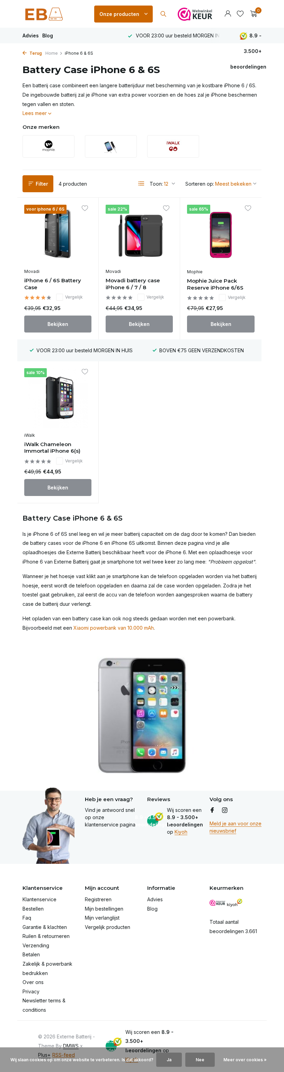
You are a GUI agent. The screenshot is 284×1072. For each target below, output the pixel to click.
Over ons (33, 982)
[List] (141, 183)
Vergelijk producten (107, 927)
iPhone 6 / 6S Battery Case (52, 284)
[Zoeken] (163, 13)
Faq (27, 918)
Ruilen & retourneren (46, 936)
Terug (35, 53)
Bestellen (33, 909)
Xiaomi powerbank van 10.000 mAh (113, 628)
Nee (200, 1059)
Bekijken (57, 324)
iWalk (29, 435)
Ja (169, 1059)
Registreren (98, 899)
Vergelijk (74, 297)
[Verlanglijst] (240, 14)
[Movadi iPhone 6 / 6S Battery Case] (57, 235)
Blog (47, 35)
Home (51, 53)
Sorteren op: (199, 184)
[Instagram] (225, 810)
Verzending (36, 945)
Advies (31, 35)
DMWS (71, 1046)
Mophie (195, 271)
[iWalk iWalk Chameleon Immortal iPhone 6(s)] (57, 398)
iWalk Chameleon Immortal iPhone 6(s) (52, 447)
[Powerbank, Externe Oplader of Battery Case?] (54, 14)
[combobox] (170, 14)
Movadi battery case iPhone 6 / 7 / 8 (133, 284)
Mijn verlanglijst (102, 918)
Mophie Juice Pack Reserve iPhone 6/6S (215, 284)
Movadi (31, 271)
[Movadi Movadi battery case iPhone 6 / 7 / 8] (139, 235)
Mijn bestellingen (104, 909)
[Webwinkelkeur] (195, 14)
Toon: (156, 184)
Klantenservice (39, 899)
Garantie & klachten (45, 927)
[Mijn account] (227, 14)
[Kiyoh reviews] (234, 903)
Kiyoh (181, 832)
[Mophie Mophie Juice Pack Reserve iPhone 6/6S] (221, 235)
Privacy (31, 991)
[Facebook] (212, 810)
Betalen (31, 954)
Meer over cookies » (245, 1059)
